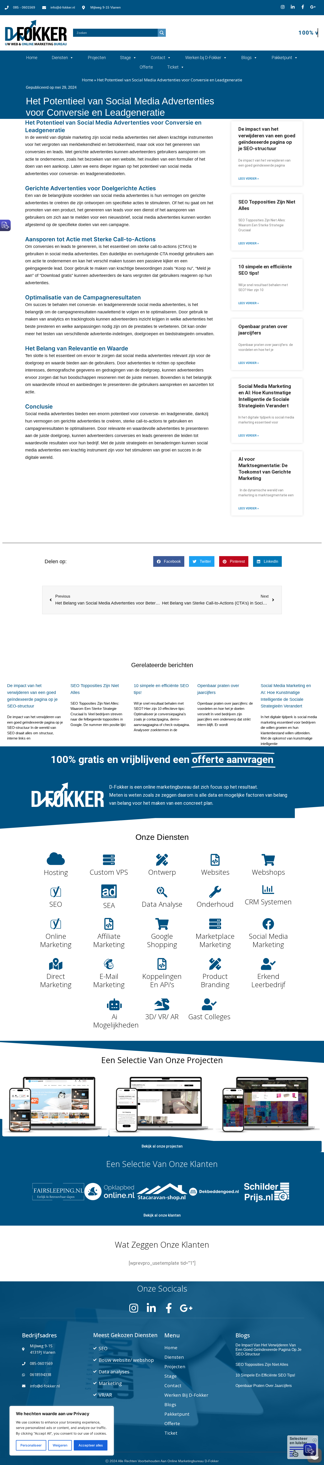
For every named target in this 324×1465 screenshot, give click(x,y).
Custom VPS (109, 872)
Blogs (246, 57)
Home (31, 57)
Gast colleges (209, 1016)
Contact (158, 57)
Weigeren (60, 1445)
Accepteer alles (91, 1445)
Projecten (97, 57)
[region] (61, 1431)
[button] (168, 561)
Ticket (173, 67)
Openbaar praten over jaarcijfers (264, 1386)
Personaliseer (31, 1445)
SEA (109, 905)
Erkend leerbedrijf (268, 980)
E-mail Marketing (109, 980)
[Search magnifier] (162, 33)
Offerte (146, 67)
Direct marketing (55, 980)
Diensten (60, 57)
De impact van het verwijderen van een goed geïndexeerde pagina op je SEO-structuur (268, 1349)
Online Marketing (55, 940)
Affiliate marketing (109, 940)
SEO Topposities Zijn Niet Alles (262, 1365)
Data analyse (162, 904)
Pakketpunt (282, 57)
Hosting (56, 872)
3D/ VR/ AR (162, 1016)
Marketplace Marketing (215, 940)
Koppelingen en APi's (162, 980)
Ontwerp (162, 872)
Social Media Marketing (268, 940)
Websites (215, 872)
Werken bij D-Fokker (203, 57)
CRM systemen (268, 901)
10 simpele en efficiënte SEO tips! (265, 1375)
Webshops (268, 872)
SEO (55, 904)
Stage (125, 57)
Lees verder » (248, 178)
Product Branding (215, 980)
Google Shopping (162, 940)
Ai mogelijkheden (116, 1020)
